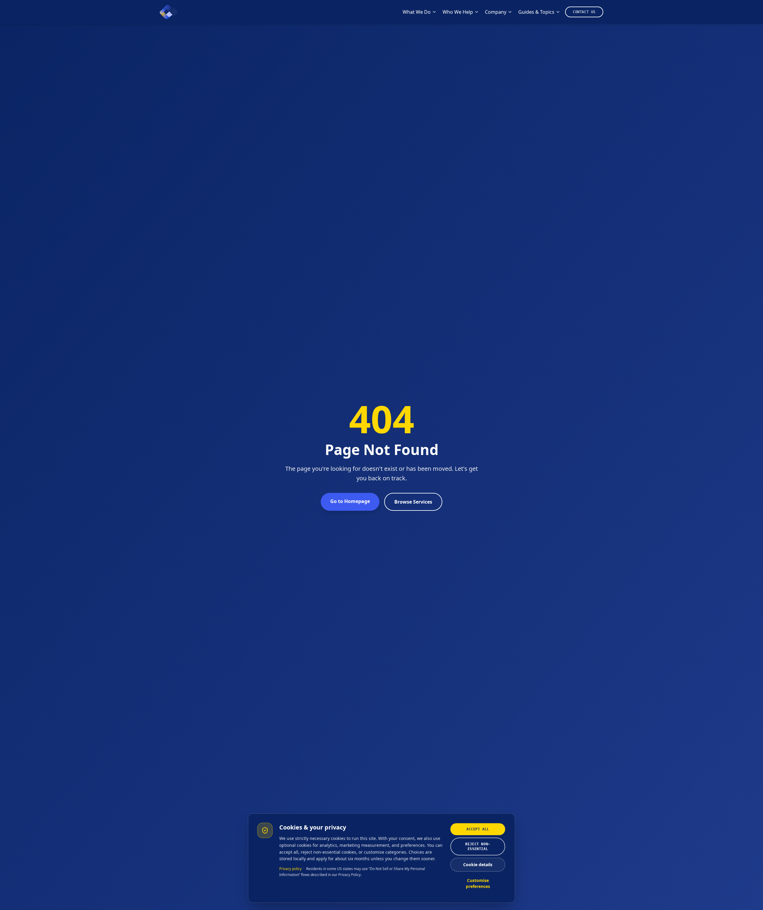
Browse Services (413, 502)
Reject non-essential (477, 846)
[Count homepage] (169, 12)
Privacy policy (290, 868)
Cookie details (477, 864)
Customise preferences (478, 883)
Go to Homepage (350, 501)
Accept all (477, 829)
